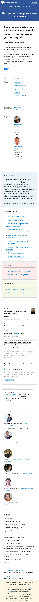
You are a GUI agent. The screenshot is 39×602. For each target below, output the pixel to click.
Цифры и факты (8, 518)
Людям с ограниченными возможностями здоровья (16, 555)
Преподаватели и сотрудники (13, 528)
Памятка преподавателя (16, 256)
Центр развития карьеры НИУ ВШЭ (19, 289)
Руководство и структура (12, 521)
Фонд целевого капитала (11, 540)
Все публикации (9, 380)
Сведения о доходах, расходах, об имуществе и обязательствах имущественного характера (19, 547)
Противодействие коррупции (13, 543)
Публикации (9, 302)
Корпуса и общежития (11, 531)
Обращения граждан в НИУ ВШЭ (14, 537)
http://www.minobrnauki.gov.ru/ (13, 570)
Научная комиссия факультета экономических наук (17, 225)
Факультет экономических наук (19, 7)
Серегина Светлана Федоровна (14, 443)
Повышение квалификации (16, 217)
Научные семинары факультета (18, 275)
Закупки (6, 534)
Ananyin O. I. (8, 348)
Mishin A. (7, 369)
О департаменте (10, 175)
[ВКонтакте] (5, 69)
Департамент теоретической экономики (19, 15)
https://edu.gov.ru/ (10, 576)
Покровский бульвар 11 (11, 395)
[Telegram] (8, 69)
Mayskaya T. (17, 333)
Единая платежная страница (12, 559)
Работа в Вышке (8, 563)
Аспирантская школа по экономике (19, 271)
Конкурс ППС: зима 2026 (16, 220)
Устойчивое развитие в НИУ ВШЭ (14, 524)
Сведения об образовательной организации (17, 551)
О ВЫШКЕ (7, 515)
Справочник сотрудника (16, 253)
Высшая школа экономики (12, 2)
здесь (30, 587)
